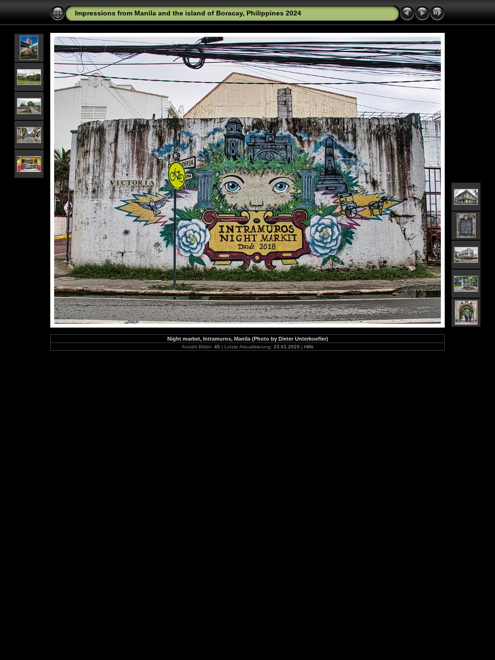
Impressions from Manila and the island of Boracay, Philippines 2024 (188, 13)
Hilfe (309, 346)
